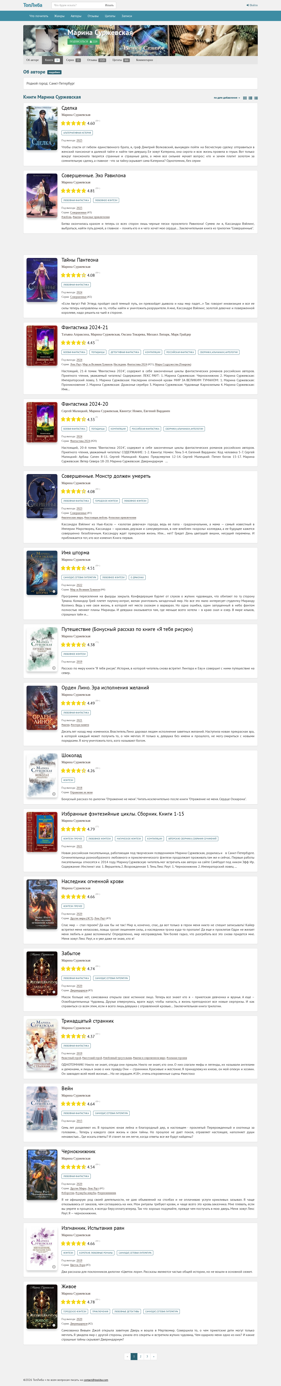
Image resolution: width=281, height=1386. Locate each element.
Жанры (59, 16)
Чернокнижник (78, 1151)
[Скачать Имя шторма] (42, 572)
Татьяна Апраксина (75, 334)
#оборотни (68, 1192)
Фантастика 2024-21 (85, 327)
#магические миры (72, 517)
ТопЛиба (32, 5)
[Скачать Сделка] (42, 127)
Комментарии (144, 60)
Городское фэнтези (106, 500)
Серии (72, 60)
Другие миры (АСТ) (81, 918)
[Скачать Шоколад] (42, 775)
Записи (127, 16)
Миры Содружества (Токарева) (173, 364)
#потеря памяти (80, 724)
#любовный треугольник (117, 1057)
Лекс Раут (75, 364)
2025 (79, 140)
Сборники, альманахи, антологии (219, 352)
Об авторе (32, 60)
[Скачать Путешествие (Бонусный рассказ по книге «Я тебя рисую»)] (42, 649)
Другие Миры (78, 1188)
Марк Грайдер (181, 334)
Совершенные (78, 212)
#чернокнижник (107, 1192)
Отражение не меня (81, 792)
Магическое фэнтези (129, 838)
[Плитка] (245, 98)
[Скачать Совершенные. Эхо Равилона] (42, 195)
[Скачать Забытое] (42, 973)
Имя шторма (75, 552)
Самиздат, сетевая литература (79, 577)
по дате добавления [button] (226, 97)
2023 (79, 508)
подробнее (54, 72)
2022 (79, 584)
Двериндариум (78, 990)
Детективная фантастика (125, 352)
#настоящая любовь (95, 517)
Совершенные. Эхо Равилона (94, 175)
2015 (79, 1120)
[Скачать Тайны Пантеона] (42, 279)
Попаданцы (98, 352)
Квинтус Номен (131, 411)
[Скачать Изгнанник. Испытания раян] (42, 1248)
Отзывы (93, 16)
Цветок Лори (77, 1264)
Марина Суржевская (100, 32)
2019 (79, 661)
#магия (77, 216)
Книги (51, 60)
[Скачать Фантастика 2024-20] (42, 421)
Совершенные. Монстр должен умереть (106, 476)
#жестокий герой (92, 1057)
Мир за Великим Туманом (97, 364)
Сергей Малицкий (74, 411)
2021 (79, 720)
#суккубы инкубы (85, 1192)
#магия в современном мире (149, 1057)
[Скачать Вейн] (42, 1108)
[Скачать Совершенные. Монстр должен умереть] (42, 495)
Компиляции (152, 352)
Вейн (67, 1088)
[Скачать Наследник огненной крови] (42, 904)
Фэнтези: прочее (72, 838)
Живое (69, 1286)
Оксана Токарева (133, 334)
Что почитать (38, 16)
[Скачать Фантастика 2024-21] (42, 345)
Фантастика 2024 (137, 364)
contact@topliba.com (96, 1380)
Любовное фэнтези (106, 200)
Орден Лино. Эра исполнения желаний (105, 687)
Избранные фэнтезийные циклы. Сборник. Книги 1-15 (123, 813)
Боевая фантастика (74, 352)
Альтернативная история (77, 132)
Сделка (69, 108)
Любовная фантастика (76, 200)
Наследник (120, 364)
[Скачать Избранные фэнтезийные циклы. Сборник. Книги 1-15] (42, 831)
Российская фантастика (180, 352)
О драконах (137, 577)
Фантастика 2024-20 (85, 404)
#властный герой (71, 1057)
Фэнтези (68, 780)
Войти (253, 5)
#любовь (67, 216)
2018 (79, 787)
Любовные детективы (126, 1311)
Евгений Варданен (157, 411)
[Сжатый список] (256, 98)
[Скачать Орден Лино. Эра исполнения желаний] (42, 707)
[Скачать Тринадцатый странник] (42, 1044)
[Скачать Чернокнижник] (42, 1174)
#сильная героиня (177, 1057)
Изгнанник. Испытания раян (93, 1228)
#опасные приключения (96, 216)
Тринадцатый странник (88, 1021)
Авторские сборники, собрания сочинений (192, 838)
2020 (79, 913)
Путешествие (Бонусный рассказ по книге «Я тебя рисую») (127, 629)
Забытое (71, 953)
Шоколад (72, 755)
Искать (109, 5)
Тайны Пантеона (80, 259)
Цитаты (110, 16)
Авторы (76, 16)
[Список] (250, 98)
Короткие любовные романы (96, 1252)
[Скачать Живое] (42, 1306)
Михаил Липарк (158, 334)
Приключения (100, 1311)
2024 (79, 292)
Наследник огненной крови (93, 881)
